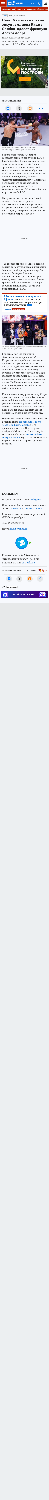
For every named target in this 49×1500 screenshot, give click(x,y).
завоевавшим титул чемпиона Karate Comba (21, 423)
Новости (21, 9)
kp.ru (44, 570)
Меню (3, 3)
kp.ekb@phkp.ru (18, 528)
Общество (8, 309)
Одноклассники (33, 508)
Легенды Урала (8, 9)
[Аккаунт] (45, 3)
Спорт (5, 15)
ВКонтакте (15, 508)
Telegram (36, 499)
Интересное (12, 587)
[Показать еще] (41, 108)
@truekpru (28, 562)
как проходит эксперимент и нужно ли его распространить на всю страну (23, 300)
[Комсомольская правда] (15, 3)
